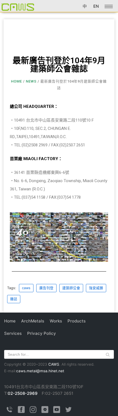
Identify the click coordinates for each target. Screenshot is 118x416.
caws (26, 288)
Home (10, 321)
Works (56, 321)
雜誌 (13, 299)
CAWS (53, 364)
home (16, 81)
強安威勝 (96, 288)
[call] (9, 411)
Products (77, 321)
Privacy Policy (41, 333)
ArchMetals (32, 321)
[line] (45, 411)
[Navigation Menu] (108, 6)
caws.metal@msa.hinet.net (40, 371)
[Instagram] (33, 411)
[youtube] (56, 411)
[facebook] (21, 411)
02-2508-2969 (23, 393)
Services (13, 333)
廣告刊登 (46, 288)
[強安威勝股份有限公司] (17, 7)
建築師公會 (71, 288)
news (31, 81)
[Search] (108, 354)
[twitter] (68, 411)
